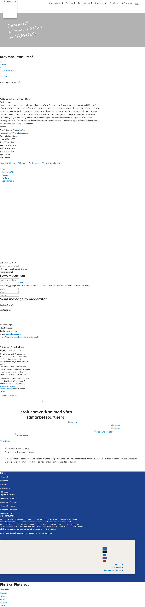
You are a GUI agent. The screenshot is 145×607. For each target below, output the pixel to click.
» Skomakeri (5, 488)
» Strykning (4, 484)
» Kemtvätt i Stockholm (9, 498)
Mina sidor (119, 564)
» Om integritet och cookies (11, 533)
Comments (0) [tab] (8, 172)
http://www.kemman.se (18, 133)
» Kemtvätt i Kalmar (7, 513)
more (22, 282)
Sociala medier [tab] (8, 181)
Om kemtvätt (101, 3)
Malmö (2, 389)
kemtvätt (52, 522)
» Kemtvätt (4, 477)
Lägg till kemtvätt (116, 567)
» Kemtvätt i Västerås (8, 510)
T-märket (114, 3)
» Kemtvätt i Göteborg (8, 502)
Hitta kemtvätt (53, 3)
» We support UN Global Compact (38, 533)
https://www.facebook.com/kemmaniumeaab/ (20, 337)
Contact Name (6, 305)
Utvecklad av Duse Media (113, 570)
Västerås (9, 389)
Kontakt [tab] (5, 178)
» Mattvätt (4, 481)
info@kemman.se (13, 334)
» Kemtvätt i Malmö (7, 506)
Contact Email (6, 310)
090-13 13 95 (12, 331)
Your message (6, 325)
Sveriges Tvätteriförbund (26, 519)
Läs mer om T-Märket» (9, 395)
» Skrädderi (4, 492)
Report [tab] (5, 175)
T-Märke (38, 526)
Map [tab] (4, 169)
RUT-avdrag (126, 3)
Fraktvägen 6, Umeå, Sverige (14, 269)
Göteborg (20, 386)
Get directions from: (8, 263)
